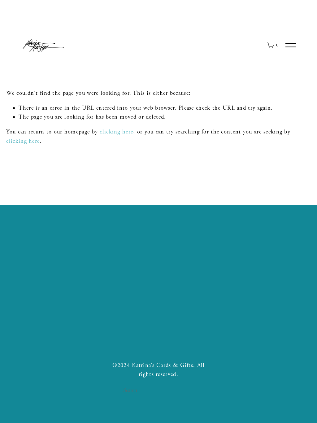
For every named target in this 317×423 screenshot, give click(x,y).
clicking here (116, 132)
